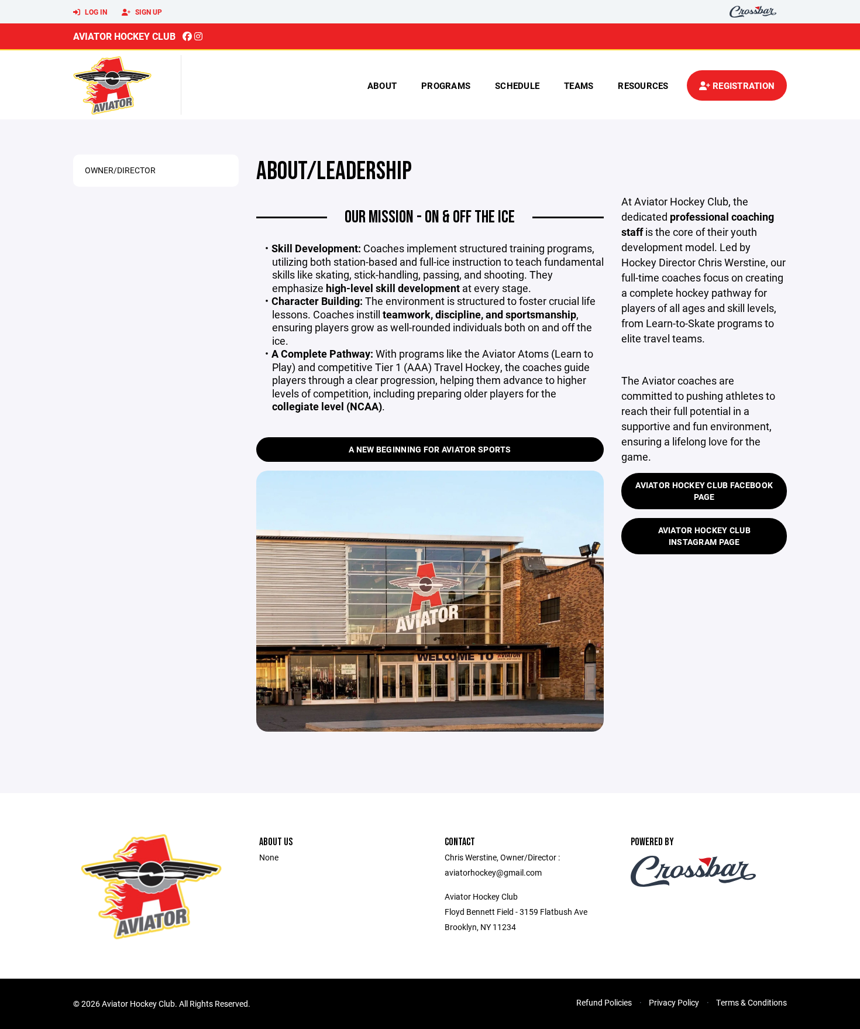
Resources (643, 85)
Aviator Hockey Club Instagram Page (704, 535)
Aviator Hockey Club (124, 36)
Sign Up (147, 11)
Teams (578, 85)
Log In (95, 11)
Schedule (517, 85)
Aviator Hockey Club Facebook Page (704, 490)
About (382, 85)
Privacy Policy (674, 1002)
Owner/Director (120, 170)
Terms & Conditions (751, 1002)
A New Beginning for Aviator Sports (430, 449)
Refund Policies (604, 1002)
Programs (445, 85)
